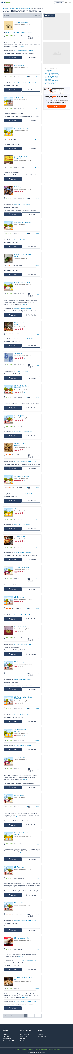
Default (37, 15)
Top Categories (42, 1036)
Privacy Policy (16, 1049)
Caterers (28, 326)
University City (28, 552)
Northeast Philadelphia (20, 308)
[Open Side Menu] (70, 2)
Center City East (31, 339)
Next (37, 1016)
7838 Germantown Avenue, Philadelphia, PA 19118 (18, 32)
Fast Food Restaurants (51, 80)
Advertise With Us (8, 1038)
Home (4, 8)
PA (7, 8)
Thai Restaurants (30, 478)
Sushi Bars (48, 79)
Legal (58, 1049)
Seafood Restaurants (31, 447)
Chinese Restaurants (19, 24)
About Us (5, 1034)
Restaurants (19, 8)
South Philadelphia (19, 83)
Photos (38, 36)
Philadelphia (12, 8)
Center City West (25, 204)
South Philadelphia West (31, 83)
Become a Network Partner (10, 1041)
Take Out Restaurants (32, 284)
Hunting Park (17, 431)
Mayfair (29, 308)
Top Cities (40, 1034)
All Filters (8, 15)
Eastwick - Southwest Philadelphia (37, 239)
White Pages (23, 1036)
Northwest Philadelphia (20, 50)
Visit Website (32, 57)
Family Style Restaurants (52, 75)
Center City (17, 204)
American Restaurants (32, 569)
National (22, 1038)
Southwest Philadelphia (20, 239)
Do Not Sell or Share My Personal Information (34, 1049)
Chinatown (17, 339)
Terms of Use (52, 1049)
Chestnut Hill (30, 50)
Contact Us (6, 1036)
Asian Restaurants (27, 8)
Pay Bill (22, 1041)
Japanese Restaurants (51, 77)
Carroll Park (17, 614)
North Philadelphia (27, 431)
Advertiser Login (24, 1034)
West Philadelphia (19, 552)
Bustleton (29, 679)
